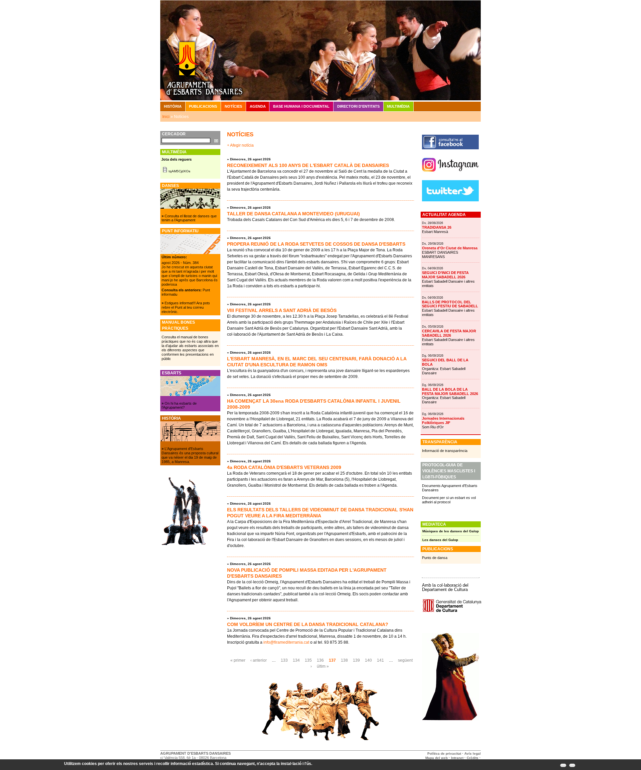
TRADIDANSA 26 (436, 227)
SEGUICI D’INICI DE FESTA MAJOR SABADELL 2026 (445, 275)
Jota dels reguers (176, 159)
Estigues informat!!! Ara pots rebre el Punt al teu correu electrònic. (186, 307)
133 (284, 660)
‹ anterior (258, 660)
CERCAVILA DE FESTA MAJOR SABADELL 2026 (449, 333)
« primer (237, 660)
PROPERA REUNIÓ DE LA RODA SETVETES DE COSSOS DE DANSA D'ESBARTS (316, 244)
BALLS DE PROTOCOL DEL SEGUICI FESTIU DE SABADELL (450, 304)
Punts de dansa (434, 558)
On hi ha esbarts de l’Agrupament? (179, 405)
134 (296, 660)
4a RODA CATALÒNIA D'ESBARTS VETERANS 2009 (284, 467)
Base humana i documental (301, 106)
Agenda (258, 106)
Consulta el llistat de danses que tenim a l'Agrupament (189, 218)
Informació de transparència (444, 451)
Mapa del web (436, 758)
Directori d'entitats (358, 106)
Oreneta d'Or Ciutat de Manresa (449, 248)
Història (173, 106)
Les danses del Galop (440, 540)
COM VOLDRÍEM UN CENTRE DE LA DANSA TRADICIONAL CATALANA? (307, 624)
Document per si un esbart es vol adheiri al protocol (449, 500)
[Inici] (320, 50)
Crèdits (473, 758)
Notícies (233, 106)
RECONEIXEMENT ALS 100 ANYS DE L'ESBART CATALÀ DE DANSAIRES (308, 165)
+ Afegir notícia (240, 145)
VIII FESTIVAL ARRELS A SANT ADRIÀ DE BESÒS (282, 310)
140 (368, 660)
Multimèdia (398, 106)
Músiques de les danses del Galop (450, 531)
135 (308, 660)
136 (320, 660)
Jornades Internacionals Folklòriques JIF (443, 420)
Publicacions (203, 106)
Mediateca (434, 524)
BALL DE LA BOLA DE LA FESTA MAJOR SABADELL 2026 (450, 391)
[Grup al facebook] (450, 148)
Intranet (457, 758)
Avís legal (472, 753)
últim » (323, 666)
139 (356, 660)
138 (344, 660)
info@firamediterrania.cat (286, 642)
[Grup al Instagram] (450, 174)
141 (380, 660)
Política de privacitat (444, 753)
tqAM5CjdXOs (179, 171)
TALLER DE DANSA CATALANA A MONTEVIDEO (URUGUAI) (293, 213)
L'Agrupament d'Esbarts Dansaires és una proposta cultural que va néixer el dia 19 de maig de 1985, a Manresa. (190, 455)
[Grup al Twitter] (450, 200)
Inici (166, 116)
